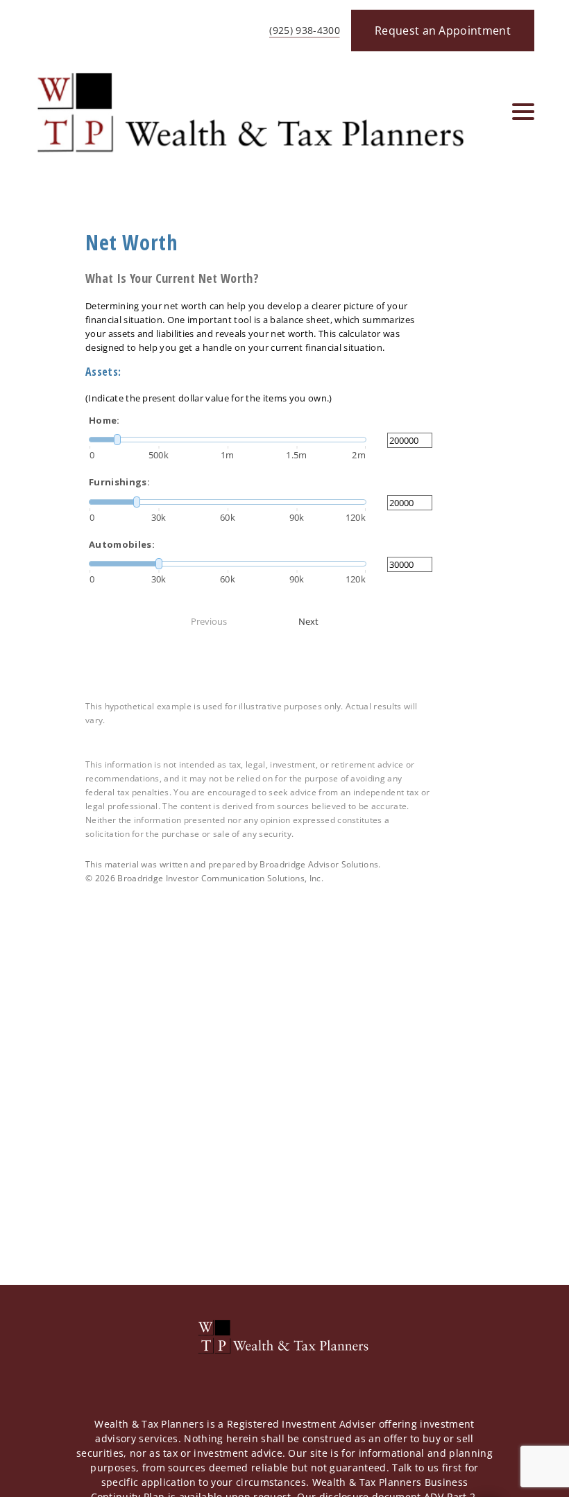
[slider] (227, 439)
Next (308, 621)
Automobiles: (122, 544)
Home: (104, 420)
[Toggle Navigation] (523, 111)
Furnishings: (119, 482)
